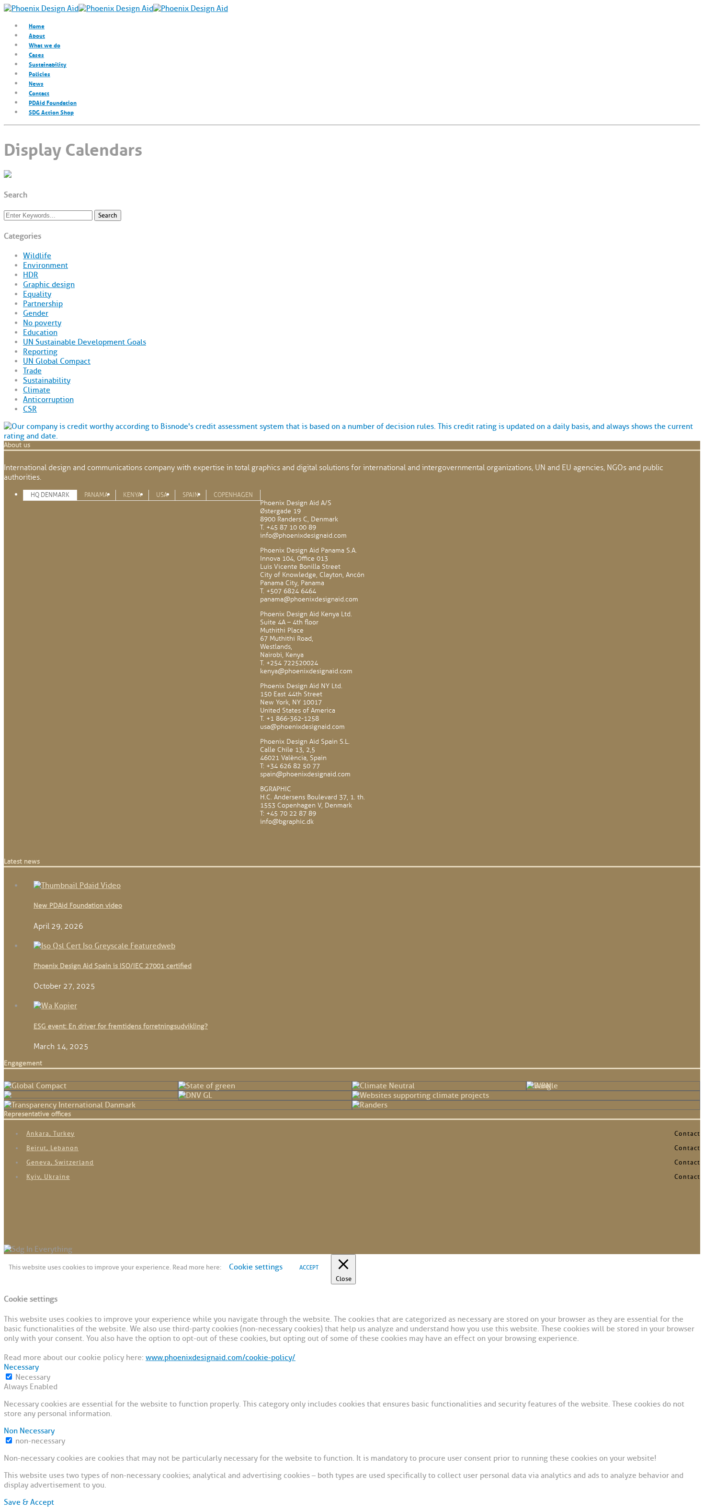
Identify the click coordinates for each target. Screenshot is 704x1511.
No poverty (42, 323)
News (36, 83)
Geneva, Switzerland (60, 1162)
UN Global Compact (57, 361)
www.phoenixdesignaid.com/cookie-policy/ (220, 1357)
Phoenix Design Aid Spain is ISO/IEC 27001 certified (113, 966)
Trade (32, 371)
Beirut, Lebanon (52, 1148)
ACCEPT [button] (308, 1267)
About (37, 35)
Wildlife (37, 256)
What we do (44, 44)
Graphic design (49, 284)
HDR (30, 275)
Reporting (40, 352)
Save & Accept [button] (29, 1502)
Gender (35, 313)
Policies (39, 73)
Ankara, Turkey (50, 1134)
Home (37, 25)
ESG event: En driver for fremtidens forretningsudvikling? (121, 1026)
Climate (36, 390)
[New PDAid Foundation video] (77, 885)
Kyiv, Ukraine (48, 1177)
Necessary (32, 1377)
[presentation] (50, 495)
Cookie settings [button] (256, 1267)
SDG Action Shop (51, 111)
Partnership (43, 304)
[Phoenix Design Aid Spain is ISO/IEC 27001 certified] (104, 946)
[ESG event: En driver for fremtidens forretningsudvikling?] (55, 1006)
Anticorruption (48, 399)
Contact (39, 92)
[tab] (50, 494)
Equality (37, 294)
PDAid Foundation (53, 102)
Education (40, 332)
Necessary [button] (21, 1367)
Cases (36, 54)
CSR (30, 409)
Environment (45, 265)
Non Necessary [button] (29, 1431)
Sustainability (48, 64)
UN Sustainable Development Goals (84, 342)
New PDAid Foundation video (78, 905)
